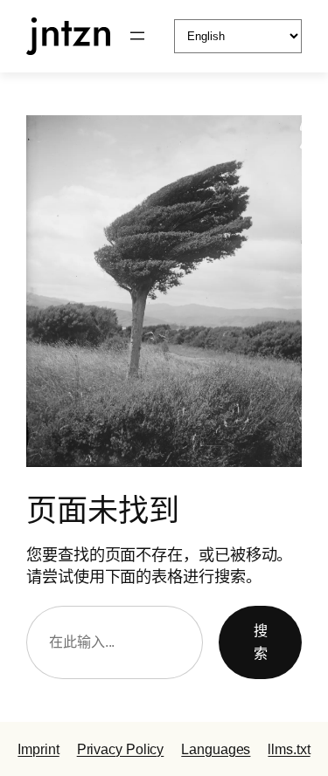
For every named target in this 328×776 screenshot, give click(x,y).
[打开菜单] (137, 35)
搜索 (261, 641)
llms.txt (289, 749)
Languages (215, 749)
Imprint (38, 749)
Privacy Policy (120, 749)
